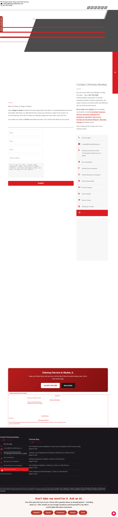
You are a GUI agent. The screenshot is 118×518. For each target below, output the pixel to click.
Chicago (79, 122)
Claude (48, 512)
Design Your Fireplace (61, 488)
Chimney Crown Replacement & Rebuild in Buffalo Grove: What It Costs (51, 453)
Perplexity (60, 512)
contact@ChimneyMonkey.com (91, 144)
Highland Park (80, 488)
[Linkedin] (99, 7)
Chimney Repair (65, 489)
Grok (83, 512)
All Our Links (50, 488)
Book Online (68, 385)
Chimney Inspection (53, 489)
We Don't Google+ (87, 187)
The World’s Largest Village (49, 189)
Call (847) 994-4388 (50, 385)
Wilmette (94, 488)
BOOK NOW (4, 45)
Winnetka (87, 488)
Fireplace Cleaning (92, 489)
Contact (2, 41)
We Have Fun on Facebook (89, 168)
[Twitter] (92, 7)
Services (3, 31)
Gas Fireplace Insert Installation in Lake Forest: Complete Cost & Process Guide (55, 446)
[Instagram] (106, 7)
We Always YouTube (88, 206)
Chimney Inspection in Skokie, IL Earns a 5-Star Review (46, 459)
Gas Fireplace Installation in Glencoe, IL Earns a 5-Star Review (49, 465)
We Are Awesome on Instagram (91, 175)
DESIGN (3, 49)
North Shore (4, 36)
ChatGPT (36, 512)
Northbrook (101, 488)
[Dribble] (102, 7)
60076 (15, 216)
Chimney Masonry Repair (78, 489)
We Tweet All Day (87, 162)
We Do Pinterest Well (88, 181)
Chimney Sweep (42, 489)
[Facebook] (89, 7)
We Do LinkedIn (86, 194)
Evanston (72, 488)
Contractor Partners (6, 474)
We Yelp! (84, 213)
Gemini (72, 512)
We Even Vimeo (86, 200)
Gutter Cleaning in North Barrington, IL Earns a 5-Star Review (48, 471)
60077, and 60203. (24, 216)
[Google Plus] (95, 7)
